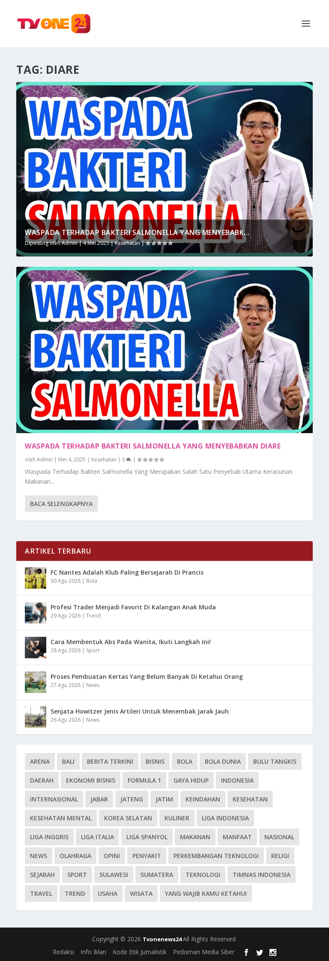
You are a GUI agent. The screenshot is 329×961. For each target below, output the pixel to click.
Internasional (54, 799)
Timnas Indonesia (261, 875)
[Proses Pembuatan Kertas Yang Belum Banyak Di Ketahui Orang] (35, 682)
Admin (70, 243)
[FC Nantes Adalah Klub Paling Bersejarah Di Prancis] (35, 578)
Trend (93, 615)
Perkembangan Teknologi (216, 856)
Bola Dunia (223, 761)
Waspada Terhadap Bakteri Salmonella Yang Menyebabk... (137, 232)
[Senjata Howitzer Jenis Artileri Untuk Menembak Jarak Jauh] (35, 717)
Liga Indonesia (225, 818)
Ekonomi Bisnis (90, 780)
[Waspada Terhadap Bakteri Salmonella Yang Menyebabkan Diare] (164, 350)
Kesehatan (127, 243)
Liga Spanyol (146, 837)
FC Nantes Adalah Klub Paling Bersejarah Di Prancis (127, 572)
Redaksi (63, 952)
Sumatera (157, 875)
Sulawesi (113, 875)
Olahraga (75, 856)
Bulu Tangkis (274, 761)
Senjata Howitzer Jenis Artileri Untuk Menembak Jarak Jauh (140, 711)
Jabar (99, 799)
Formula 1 (144, 780)
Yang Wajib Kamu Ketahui (206, 893)
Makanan (195, 837)
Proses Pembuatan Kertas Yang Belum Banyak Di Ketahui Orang (147, 676)
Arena (40, 761)
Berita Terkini (110, 761)
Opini (112, 856)
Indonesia (237, 780)
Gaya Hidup (191, 780)
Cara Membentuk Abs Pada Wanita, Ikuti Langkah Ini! (131, 642)
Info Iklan (93, 952)
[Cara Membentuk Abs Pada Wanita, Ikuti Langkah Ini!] (35, 647)
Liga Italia (97, 837)
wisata (141, 893)
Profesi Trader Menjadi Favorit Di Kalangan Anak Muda (133, 607)
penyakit (146, 856)
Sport (92, 650)
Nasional (279, 837)
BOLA (184, 761)
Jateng (131, 799)
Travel (41, 893)
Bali (68, 761)
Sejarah (42, 875)
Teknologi (202, 875)
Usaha (107, 893)
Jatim (164, 799)
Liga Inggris (49, 837)
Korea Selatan (128, 818)
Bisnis (155, 761)
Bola (91, 580)
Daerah (42, 780)
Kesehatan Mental (61, 818)
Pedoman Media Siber (203, 952)
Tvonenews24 (163, 939)
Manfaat (237, 837)
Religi (280, 856)
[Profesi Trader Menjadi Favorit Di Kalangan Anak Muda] (35, 613)
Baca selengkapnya (61, 504)
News (92, 685)
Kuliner (176, 818)
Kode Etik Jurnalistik (140, 952)
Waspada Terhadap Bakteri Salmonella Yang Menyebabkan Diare (153, 446)
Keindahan (202, 799)
